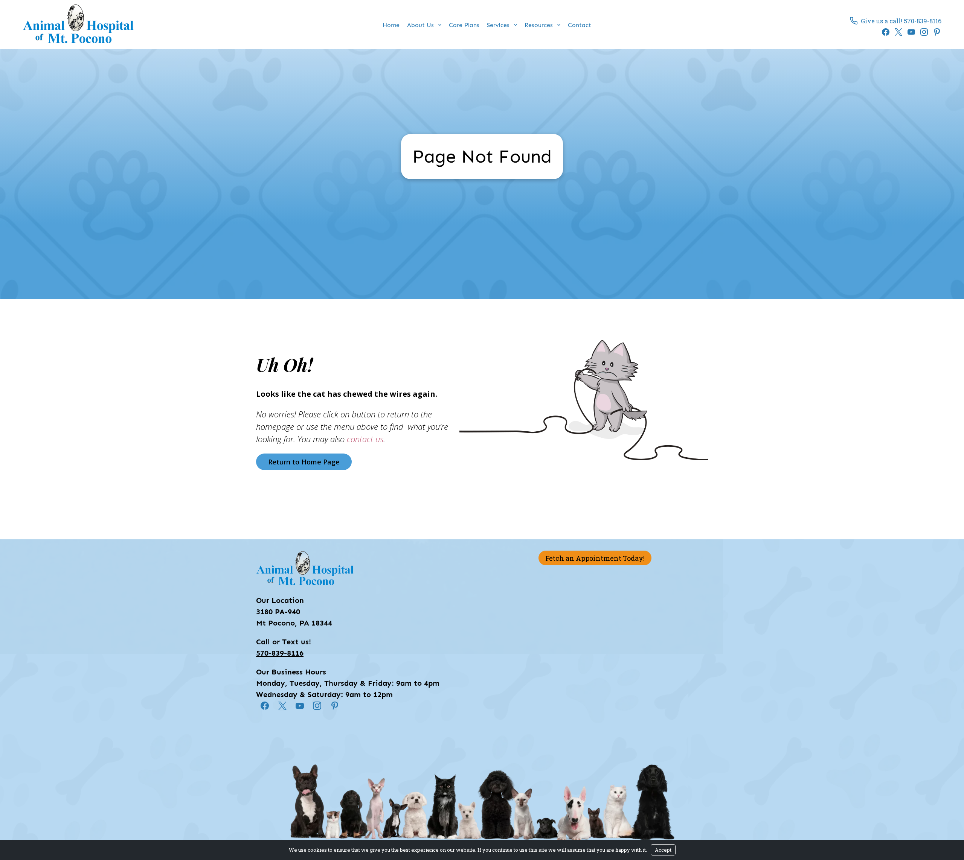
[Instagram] (922, 32)
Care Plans (464, 25)
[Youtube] (909, 32)
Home (391, 25)
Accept (663, 849)
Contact (579, 25)
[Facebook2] (883, 32)
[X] (896, 32)
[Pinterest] (935, 32)
